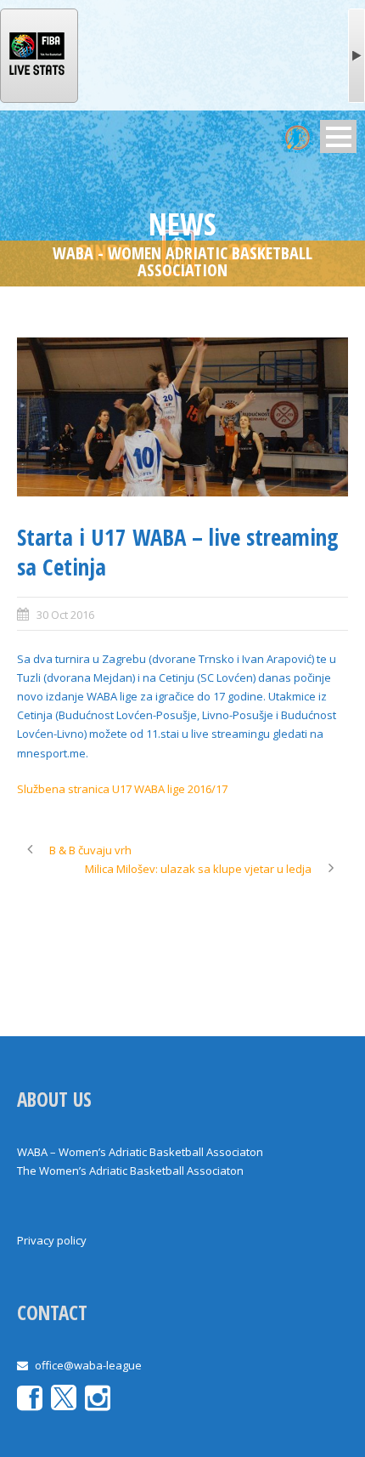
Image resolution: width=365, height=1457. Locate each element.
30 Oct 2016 (65, 614)
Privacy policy (52, 1240)
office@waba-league (88, 1365)
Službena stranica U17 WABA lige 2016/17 (122, 789)
